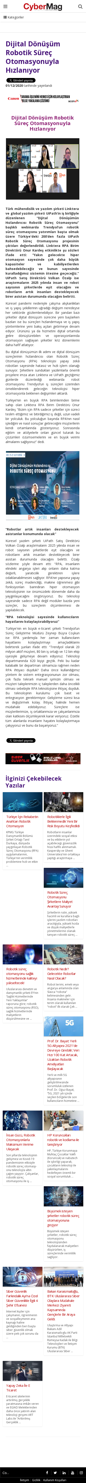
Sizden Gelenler (15, 23)
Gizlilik (36, 1480)
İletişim (38, 23)
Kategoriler (15, 17)
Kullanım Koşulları (54, 1480)
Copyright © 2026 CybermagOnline (8, 1472)
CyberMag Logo (62, 23)
